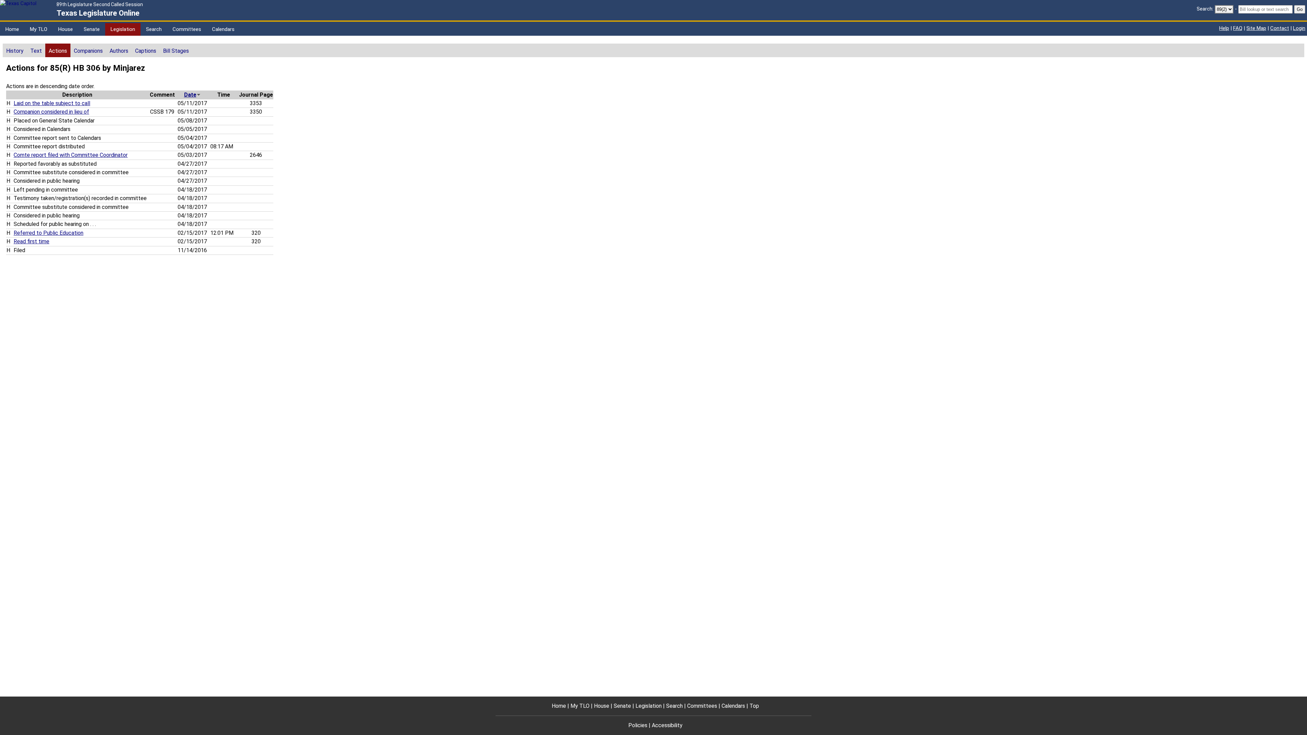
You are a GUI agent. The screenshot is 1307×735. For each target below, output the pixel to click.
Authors (119, 51)
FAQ (1237, 28)
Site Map (1256, 28)
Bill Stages (176, 51)
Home (12, 29)
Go (1300, 9)
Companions (88, 51)
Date (190, 95)
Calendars (223, 29)
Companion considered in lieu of (51, 112)
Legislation (123, 29)
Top (754, 706)
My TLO (38, 29)
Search (154, 29)
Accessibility (667, 725)
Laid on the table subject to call (52, 103)
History (14, 51)
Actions (58, 51)
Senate (92, 29)
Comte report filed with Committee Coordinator (71, 155)
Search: (1205, 9)
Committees (187, 29)
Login (1299, 28)
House (65, 29)
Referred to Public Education (48, 233)
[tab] (15, 50)
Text (36, 51)
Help (1224, 28)
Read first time (31, 241)
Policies (637, 725)
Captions (145, 51)
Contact (1279, 28)
